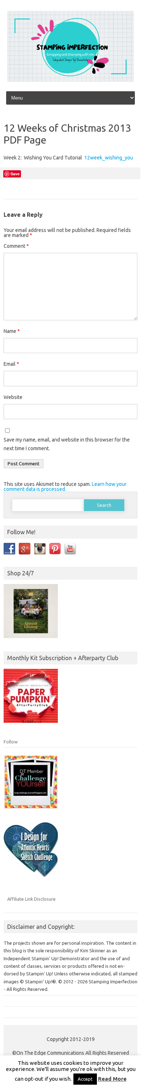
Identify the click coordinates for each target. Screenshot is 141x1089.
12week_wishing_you (108, 158)
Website (13, 397)
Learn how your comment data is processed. (65, 486)
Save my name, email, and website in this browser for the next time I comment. (67, 444)
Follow (11, 741)
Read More (112, 1079)
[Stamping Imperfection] (70, 80)
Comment (16, 246)
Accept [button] (85, 1078)
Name (12, 331)
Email (11, 364)
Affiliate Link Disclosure (31, 898)
